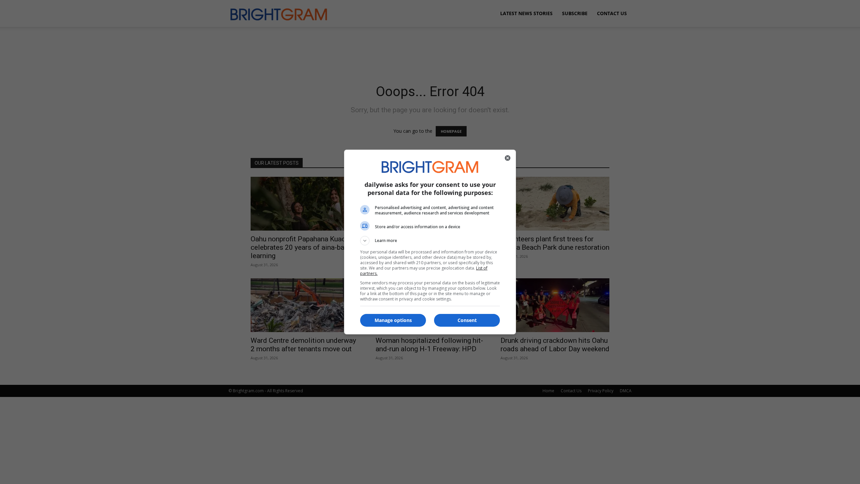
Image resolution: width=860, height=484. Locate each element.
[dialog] (430, 242)
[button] (430, 240)
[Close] (507, 158)
